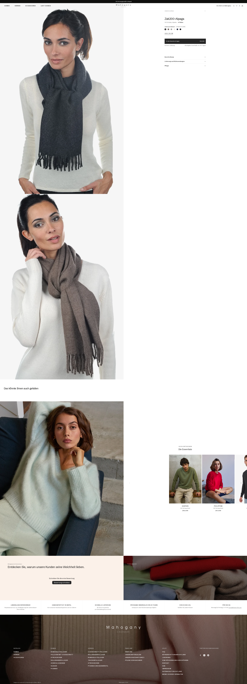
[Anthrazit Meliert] (165, 29)
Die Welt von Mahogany (224, 6)
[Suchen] (234, 6)
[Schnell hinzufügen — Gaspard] (198, 500)
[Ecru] (174, 29)
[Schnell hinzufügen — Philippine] (231, 500)
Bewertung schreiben (62, 583)
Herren (17, 6)
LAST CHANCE (46, 6)
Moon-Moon (37, 682)
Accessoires (30, 6)
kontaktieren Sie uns (235, 607)
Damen (7, 6)
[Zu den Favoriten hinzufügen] (205, 11)
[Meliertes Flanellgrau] (171, 29)
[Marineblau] (177, 29)
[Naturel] (168, 29)
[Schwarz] (180, 29)
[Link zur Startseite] (123, 5)
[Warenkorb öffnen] (242, 6)
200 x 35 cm (169, 33)
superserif (22, 682)
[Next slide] (241, 483)
